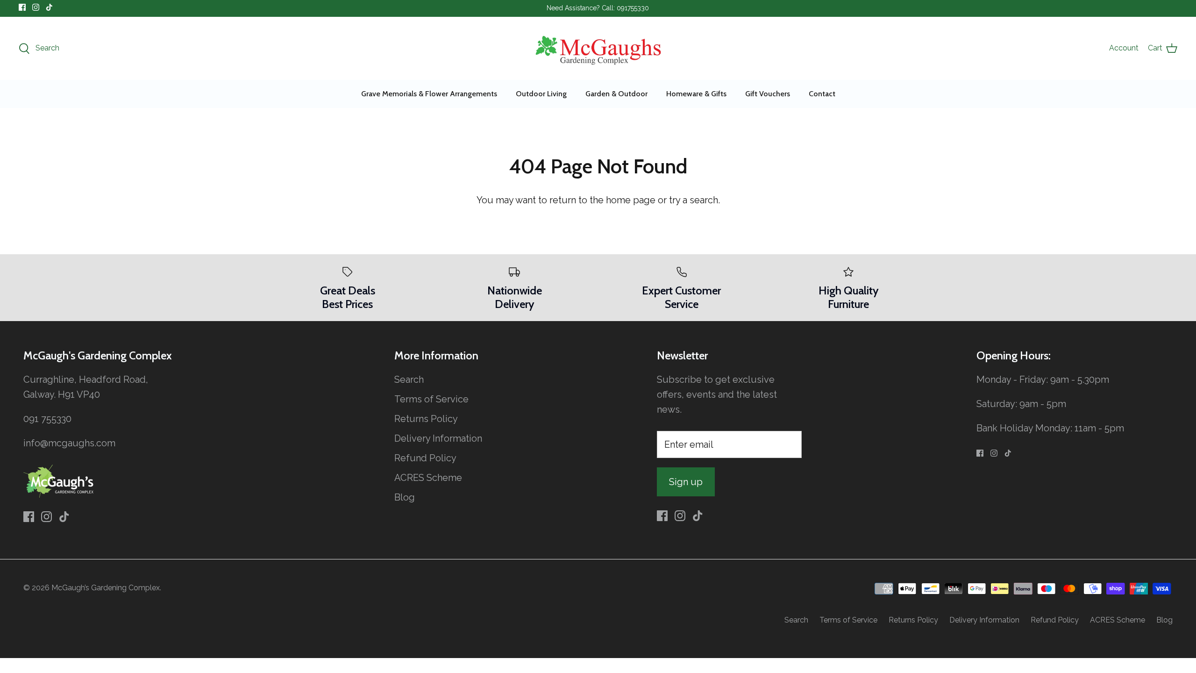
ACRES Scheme (428, 477)
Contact (822, 93)
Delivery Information (438, 438)
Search (409, 379)
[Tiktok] (49, 7)
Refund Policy (425, 458)
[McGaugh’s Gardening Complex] (598, 48)
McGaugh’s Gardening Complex (105, 587)
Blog (404, 497)
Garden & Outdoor (616, 93)
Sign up (686, 481)
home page (630, 200)
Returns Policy (426, 418)
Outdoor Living (541, 93)
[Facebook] (22, 7)
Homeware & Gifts (696, 93)
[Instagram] (35, 7)
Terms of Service (431, 399)
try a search (693, 200)
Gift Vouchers (767, 93)
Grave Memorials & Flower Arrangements (429, 93)
